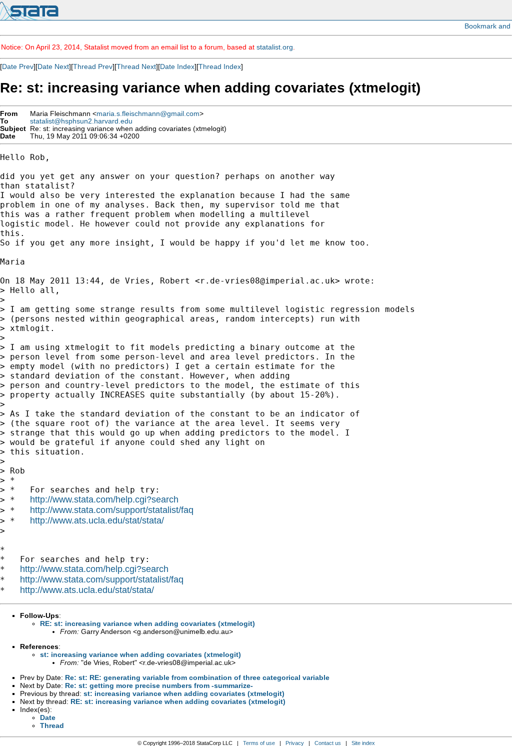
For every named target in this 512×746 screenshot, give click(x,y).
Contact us (327, 743)
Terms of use (259, 743)
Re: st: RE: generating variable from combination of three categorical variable (197, 678)
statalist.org (274, 47)
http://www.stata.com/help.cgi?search (104, 499)
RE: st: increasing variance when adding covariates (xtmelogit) (147, 624)
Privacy (295, 743)
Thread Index (219, 66)
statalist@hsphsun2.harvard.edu (81, 121)
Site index (363, 743)
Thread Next (136, 66)
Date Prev (18, 66)
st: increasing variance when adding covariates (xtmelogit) (140, 654)
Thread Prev (92, 66)
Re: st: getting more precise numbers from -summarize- (159, 686)
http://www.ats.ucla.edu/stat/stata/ (97, 521)
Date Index (177, 66)
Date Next (53, 66)
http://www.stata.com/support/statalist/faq (112, 510)
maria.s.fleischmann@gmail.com (148, 114)
